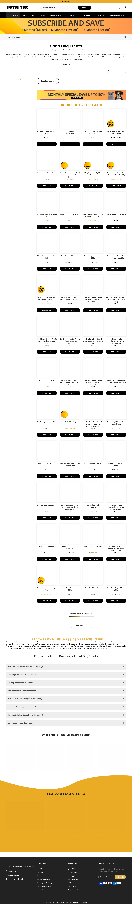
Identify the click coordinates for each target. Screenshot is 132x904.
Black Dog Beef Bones (46, 547)
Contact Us (41, 876)
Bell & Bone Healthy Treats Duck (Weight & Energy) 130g (47, 341)
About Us (40, 869)
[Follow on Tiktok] (22, 879)
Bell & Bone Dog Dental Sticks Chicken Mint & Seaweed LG (70, 507)
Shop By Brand (73, 890)
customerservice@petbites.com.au (21, 867)
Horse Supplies (73, 880)
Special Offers (73, 869)
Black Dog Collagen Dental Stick (69, 548)
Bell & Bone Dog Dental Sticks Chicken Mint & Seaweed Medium (116, 507)
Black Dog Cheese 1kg (46, 380)
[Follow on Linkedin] (14, 879)
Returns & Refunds (43, 880)
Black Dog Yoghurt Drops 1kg (46, 589)
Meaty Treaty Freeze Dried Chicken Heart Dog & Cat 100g (70, 175)
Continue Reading (12, 845)
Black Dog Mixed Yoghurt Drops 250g (70, 132)
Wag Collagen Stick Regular (93, 506)
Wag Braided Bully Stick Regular (93, 174)
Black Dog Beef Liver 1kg (93, 463)
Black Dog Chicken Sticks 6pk (46, 257)
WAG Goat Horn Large (93, 588)
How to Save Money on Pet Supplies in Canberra (104, 833)
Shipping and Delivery (44, 883)
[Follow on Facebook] (7, 879)
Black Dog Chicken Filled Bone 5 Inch (116, 423)
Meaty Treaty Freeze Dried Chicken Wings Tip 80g (116, 174)
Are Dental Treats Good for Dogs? (20, 832)
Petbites (84, 902)
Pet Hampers (72, 883)
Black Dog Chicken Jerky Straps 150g (116, 132)
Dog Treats (16, 37)
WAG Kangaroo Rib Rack (93, 547)
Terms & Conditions (44, 886)
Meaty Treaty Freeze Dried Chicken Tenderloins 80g (116, 381)
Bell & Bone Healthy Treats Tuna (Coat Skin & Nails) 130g (70, 341)
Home (8, 37)
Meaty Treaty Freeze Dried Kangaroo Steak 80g (116, 257)
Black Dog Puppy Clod (46, 463)
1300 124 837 (13, 871)
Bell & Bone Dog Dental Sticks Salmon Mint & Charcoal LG (93, 299)
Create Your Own (74, 886)
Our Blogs (40, 872)
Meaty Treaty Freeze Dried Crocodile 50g (70, 464)
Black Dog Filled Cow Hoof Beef (47, 132)
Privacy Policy (41, 890)
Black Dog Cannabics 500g (70, 589)
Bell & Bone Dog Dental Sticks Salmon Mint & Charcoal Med (93, 382)
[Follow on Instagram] (10, 879)
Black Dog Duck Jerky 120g (70, 214)
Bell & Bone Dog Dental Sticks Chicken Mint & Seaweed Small (116, 549)
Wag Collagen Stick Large (46, 505)
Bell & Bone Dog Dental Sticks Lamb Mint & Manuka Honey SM (93, 424)
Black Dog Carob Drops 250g (93, 257)
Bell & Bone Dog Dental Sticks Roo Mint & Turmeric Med (70, 382)
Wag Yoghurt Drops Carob (47, 173)
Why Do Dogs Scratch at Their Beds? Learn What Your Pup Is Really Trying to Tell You (64, 833)
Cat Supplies (72, 876)
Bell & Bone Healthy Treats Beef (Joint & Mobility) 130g (116, 299)
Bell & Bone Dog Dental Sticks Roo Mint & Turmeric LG (70, 299)
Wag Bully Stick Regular (70, 422)
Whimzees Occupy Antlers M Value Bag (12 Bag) (93, 215)
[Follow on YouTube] (18, 879)
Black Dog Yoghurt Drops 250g (116, 589)
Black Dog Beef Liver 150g (69, 256)
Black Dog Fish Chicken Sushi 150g (93, 132)
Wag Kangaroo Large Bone (116, 464)
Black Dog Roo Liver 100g (116, 214)
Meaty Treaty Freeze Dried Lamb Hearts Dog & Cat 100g (47, 299)
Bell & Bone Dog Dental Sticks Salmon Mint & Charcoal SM (116, 341)
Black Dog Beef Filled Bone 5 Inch (47, 215)
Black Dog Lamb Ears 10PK (46, 422)
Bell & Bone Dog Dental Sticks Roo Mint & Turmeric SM (93, 341)
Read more (66, 65)
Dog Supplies (72, 872)
